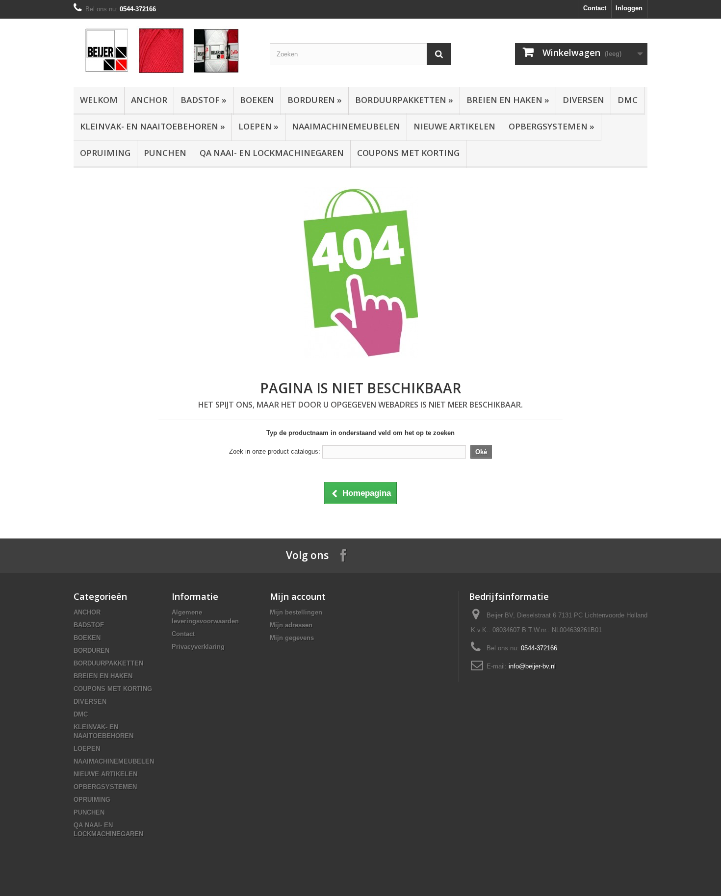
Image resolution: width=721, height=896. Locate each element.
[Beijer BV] (164, 50)
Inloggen (629, 8)
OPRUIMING (105, 152)
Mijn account (298, 596)
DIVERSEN (583, 99)
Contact (594, 8)
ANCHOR (149, 99)
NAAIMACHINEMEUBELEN (346, 126)
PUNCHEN (165, 152)
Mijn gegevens (292, 637)
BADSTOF (203, 99)
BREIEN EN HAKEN (507, 99)
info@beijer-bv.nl (532, 666)
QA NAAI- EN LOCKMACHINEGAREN (272, 152)
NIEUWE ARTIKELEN (454, 126)
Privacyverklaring (198, 646)
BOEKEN (257, 99)
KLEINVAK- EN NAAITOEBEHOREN (152, 126)
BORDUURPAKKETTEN (404, 99)
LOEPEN (258, 126)
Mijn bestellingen (296, 612)
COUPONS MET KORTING (408, 152)
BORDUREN (314, 99)
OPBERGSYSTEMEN (551, 126)
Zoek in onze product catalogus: (274, 451)
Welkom (99, 99)
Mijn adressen (291, 625)
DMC (628, 99)
